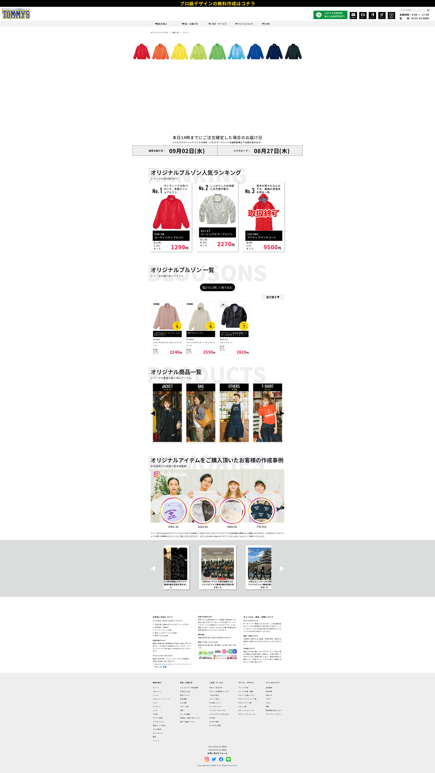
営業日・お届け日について (190, 718)
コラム (268, 703)
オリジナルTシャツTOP (159, 32)
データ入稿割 (185, 714)
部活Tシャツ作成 (159, 725)
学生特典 (183, 699)
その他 (266, 23)
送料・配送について (187, 722)
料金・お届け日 (190, 23)
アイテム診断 (158, 718)
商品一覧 (175, 32)
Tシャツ (156, 688)
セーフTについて (215, 706)
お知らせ (269, 695)
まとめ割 (183, 703)
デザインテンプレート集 (247, 699)
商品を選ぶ (161, 23)
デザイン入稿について (246, 695)
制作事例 (269, 691)
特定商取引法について (274, 710)
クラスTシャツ (158, 722)
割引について (185, 695)
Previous (153, 413)
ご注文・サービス (218, 23)
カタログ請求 (214, 722)
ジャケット (157, 706)
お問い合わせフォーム (217, 753)
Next (282, 413)
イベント (156, 741)
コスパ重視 (157, 729)
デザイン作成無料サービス (219, 691)
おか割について (215, 703)
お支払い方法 (185, 691)
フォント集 (242, 706)
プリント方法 (243, 688)
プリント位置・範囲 (245, 691)
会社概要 (269, 688)
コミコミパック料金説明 (189, 688)
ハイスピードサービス (217, 710)
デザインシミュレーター (247, 714)
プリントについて (245, 23)
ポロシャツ (157, 691)
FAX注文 (212, 718)
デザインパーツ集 (245, 703)
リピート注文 (214, 699)
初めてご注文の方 (215, 688)
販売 (154, 737)
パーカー (156, 695)
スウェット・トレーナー (162, 699)
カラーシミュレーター (246, 710)
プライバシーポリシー (274, 714)
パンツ (155, 703)
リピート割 (184, 706)
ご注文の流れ (214, 695)
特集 (267, 706)
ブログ (268, 699)
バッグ (155, 710)
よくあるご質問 (215, 725)
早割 (181, 710)
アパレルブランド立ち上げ (219, 714)
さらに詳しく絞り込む (218, 287)
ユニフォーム (158, 733)
